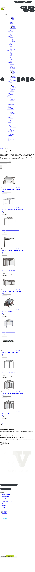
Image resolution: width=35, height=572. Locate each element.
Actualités (27, 79)
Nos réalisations (23, 79)
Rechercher (24, 7)
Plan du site (4, 514)
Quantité (3, 212)
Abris (3, 172)
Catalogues (18, 79)
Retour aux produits (10, 556)
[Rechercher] (6, 14)
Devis (32, 10)
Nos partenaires (4, 513)
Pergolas (8, 172)
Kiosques (5, 172)
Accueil (1, 148)
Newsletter (31, 7)
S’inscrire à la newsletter (6, 488)
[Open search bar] (5, 12)
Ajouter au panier (5, 214)
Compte (26, 10)
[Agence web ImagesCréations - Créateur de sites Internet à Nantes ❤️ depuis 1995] (3, 518)
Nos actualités (4, 512)
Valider (2, 444)
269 (2, 425)
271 (2, 426)
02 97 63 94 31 (27, 1)
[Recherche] (10, 162)
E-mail (3, 442)
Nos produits (2, 79)
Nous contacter (32, 79)
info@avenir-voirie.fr (19, 1)
